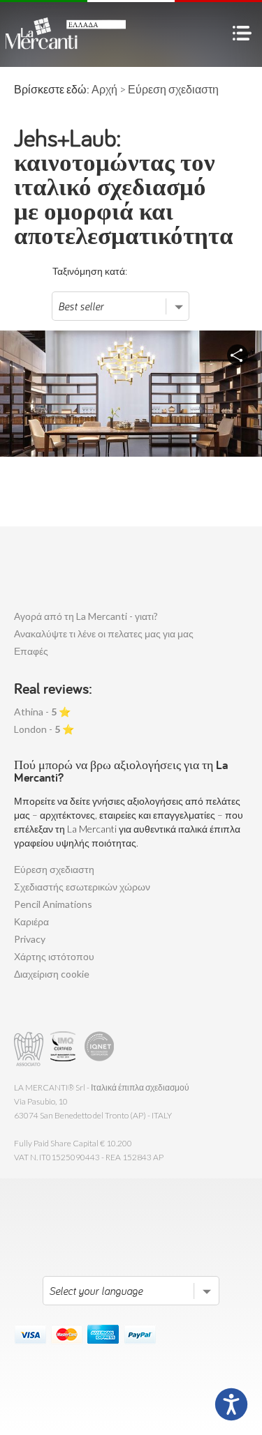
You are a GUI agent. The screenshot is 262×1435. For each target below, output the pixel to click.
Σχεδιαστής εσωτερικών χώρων (82, 887)
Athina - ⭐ (42, 712)
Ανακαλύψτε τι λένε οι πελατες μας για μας (104, 633)
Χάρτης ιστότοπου (54, 956)
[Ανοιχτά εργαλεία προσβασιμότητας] (231, 1404)
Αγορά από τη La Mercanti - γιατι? (86, 616)
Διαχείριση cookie (51, 974)
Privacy (29, 939)
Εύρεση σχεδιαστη (54, 869)
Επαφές (31, 651)
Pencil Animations (53, 904)
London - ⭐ (44, 729)
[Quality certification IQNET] (99, 1049)
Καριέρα (31, 921)
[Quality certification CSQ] (64, 1049)
